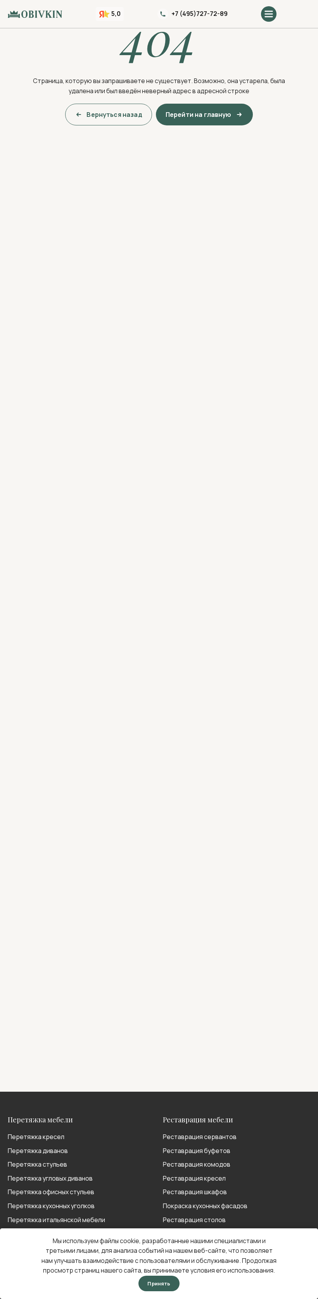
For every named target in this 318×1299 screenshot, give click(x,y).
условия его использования (231, 1270)
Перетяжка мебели (40, 1119)
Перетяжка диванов (38, 1150)
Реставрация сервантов (200, 1136)
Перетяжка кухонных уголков (51, 1206)
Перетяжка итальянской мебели (56, 1220)
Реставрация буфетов (196, 1150)
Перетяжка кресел (36, 1136)
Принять (158, 1283)
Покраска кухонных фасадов (205, 1206)
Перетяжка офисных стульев (51, 1192)
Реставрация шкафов (195, 1192)
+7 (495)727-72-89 (199, 13)
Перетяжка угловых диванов (50, 1178)
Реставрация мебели (198, 1119)
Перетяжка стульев (37, 1164)
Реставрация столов (194, 1220)
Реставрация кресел (194, 1178)
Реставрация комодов (196, 1164)
